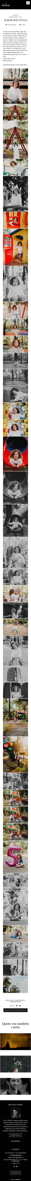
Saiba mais (15, 1135)
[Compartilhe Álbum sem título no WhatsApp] (13, 1006)
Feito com (15, 1179)
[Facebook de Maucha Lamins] (14, 1166)
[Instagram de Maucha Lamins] (16, 1166)
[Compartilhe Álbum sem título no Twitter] (16, 1006)
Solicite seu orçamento (15, 1010)
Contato (15, 1172)
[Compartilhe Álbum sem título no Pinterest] (19, 1006)
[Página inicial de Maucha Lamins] (6, 4)
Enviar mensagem (16, 1155)
